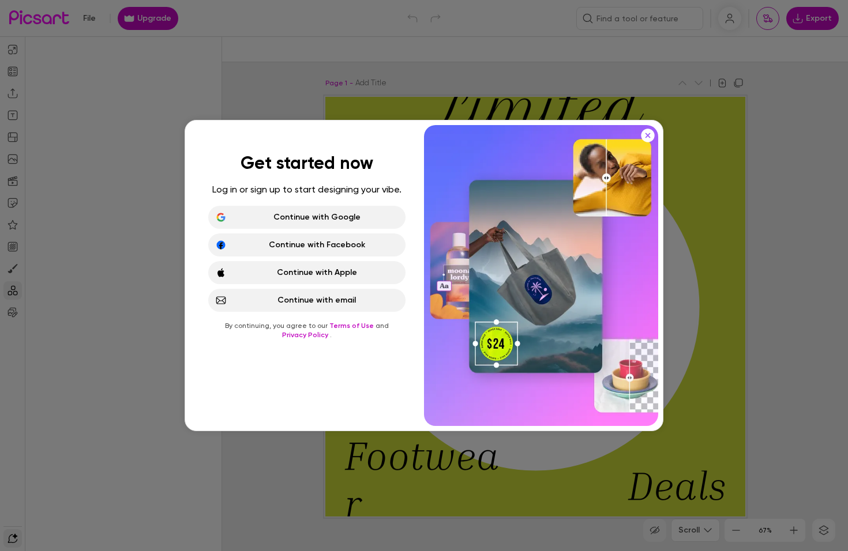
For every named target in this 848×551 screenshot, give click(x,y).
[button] (424, 275)
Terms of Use (352, 326)
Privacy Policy (306, 335)
